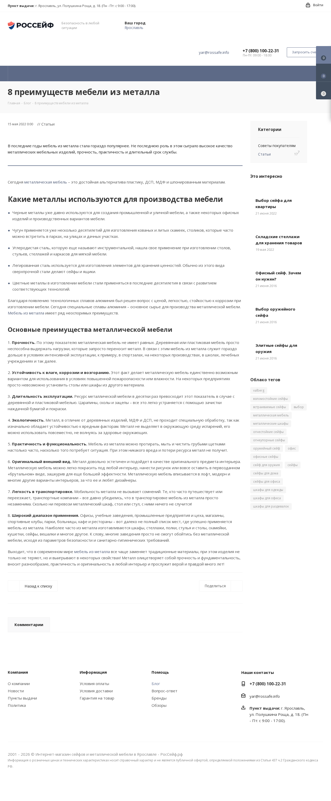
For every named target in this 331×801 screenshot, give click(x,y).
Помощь (160, 672)
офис (292, 448)
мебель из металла (92, 551)
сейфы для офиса (266, 481)
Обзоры (159, 705)
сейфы (293, 465)
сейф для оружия (266, 465)
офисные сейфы (265, 456)
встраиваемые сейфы (269, 407)
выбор (299, 407)
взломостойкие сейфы (270, 398)
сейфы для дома (265, 473)
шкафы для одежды (268, 490)
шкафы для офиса (267, 498)
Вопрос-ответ (164, 690)
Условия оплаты (94, 683)
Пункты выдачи (22, 698)
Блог (156, 683)
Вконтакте (319, 787)
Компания (18, 672)
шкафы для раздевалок (271, 506)
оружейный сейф (266, 448)
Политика (17, 705)
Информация (93, 672)
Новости (16, 690)
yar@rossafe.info (214, 52)
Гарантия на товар (97, 698)
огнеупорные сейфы (269, 440)
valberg (258, 390)
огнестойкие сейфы (268, 432)
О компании (19, 683)
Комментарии (28, 624)
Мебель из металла (26, 312)
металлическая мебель (45, 182)
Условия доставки (96, 690)
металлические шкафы (270, 423)
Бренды (159, 698)
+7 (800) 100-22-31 (261, 51)
